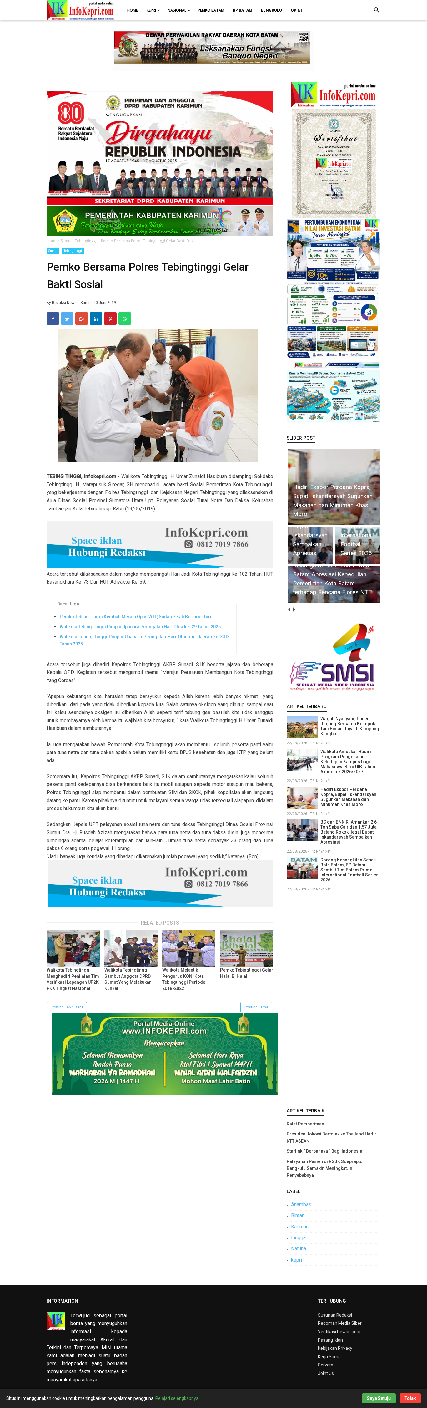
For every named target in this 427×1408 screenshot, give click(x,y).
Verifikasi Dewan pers (339, 1331)
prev (289, 610)
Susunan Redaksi (335, 1315)
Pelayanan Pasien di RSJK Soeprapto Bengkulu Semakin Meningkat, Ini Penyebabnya (325, 1168)
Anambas (301, 1204)
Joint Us (326, 1373)
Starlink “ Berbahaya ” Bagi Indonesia (324, 1151)
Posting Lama (256, 1007)
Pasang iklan (330, 1340)
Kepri (151, 10)
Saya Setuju (379, 1398)
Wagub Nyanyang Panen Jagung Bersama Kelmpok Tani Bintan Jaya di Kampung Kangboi (349, 726)
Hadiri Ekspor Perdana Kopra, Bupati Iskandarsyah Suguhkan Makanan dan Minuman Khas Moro (348, 797)
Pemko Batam (211, 10)
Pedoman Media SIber (340, 1323)
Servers (325, 1364)
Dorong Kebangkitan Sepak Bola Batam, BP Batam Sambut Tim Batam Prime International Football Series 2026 (349, 869)
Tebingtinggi (73, 251)
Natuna (298, 1249)
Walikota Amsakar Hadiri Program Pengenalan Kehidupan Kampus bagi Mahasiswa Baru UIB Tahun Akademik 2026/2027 (347, 761)
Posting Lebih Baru (67, 1007)
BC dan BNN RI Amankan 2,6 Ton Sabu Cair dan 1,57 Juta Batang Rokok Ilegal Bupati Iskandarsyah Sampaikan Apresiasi (348, 831)
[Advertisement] (333, 998)
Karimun (300, 1227)
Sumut (53, 251)
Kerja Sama (329, 1356)
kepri (296, 1260)
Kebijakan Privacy (335, 1348)
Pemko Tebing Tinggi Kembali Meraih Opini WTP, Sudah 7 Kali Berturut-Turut (137, 616)
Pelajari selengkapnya (176, 1398)
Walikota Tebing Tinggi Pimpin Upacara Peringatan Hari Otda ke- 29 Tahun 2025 (140, 626)
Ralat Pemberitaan (305, 1123)
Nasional (177, 10)
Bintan (297, 1215)
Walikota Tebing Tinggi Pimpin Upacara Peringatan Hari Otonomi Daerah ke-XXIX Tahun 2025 (145, 640)
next (293, 610)
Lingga (298, 1238)
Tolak (410, 1398)
